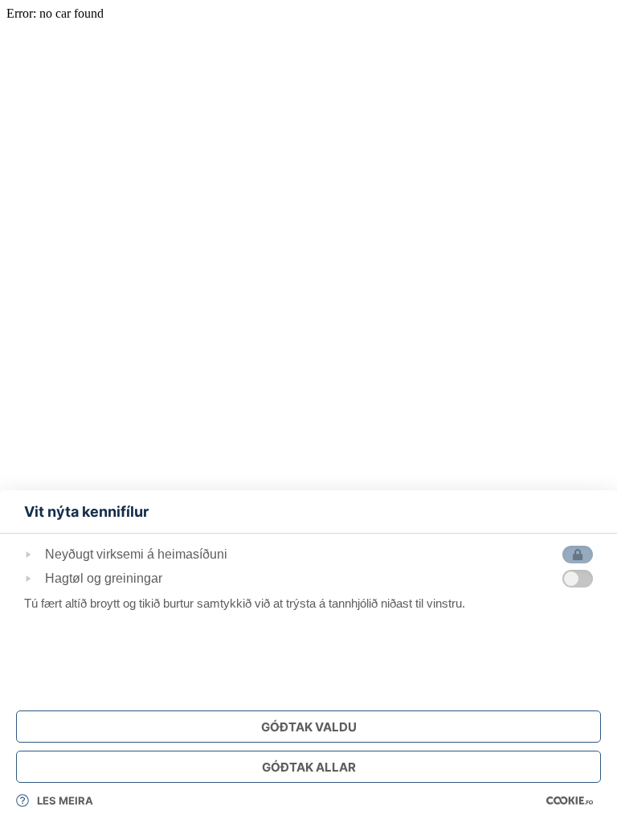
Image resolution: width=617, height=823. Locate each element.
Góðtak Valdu (309, 727)
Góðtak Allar (309, 767)
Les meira (65, 800)
